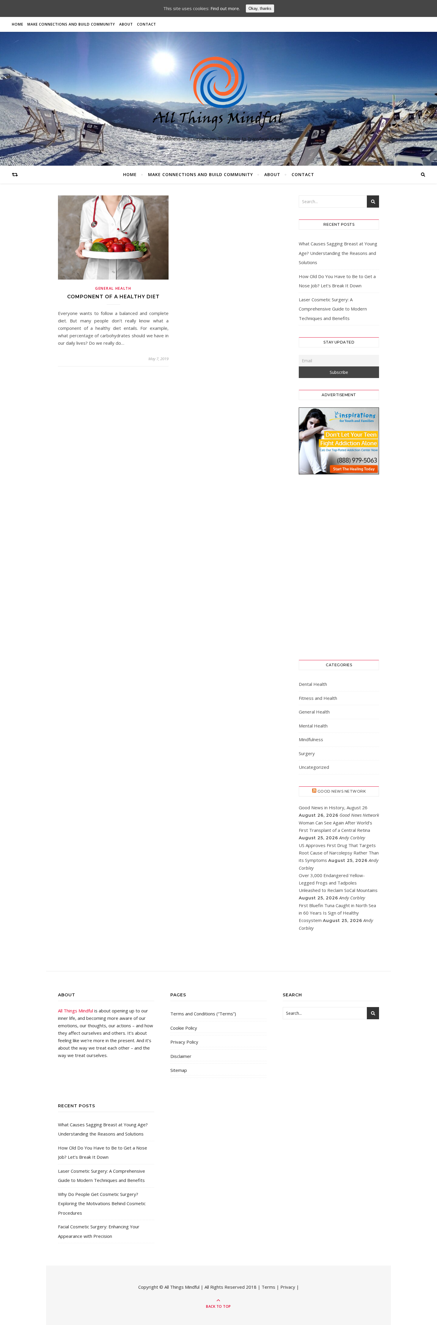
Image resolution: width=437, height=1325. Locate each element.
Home (17, 24)
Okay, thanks (260, 8)
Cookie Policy (183, 1028)
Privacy (287, 1287)
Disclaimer (180, 1056)
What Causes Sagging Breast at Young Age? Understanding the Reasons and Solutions (338, 253)
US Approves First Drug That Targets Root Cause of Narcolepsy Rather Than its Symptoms (339, 852)
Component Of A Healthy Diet (113, 297)
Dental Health (313, 684)
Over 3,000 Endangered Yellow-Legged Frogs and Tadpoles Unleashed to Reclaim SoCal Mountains (338, 882)
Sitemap (178, 1070)
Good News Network (341, 791)
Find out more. (225, 8)
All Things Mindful (75, 1011)
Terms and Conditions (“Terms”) (203, 1014)
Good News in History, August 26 (333, 807)
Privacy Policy (184, 1042)
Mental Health (313, 726)
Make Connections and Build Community (71, 24)
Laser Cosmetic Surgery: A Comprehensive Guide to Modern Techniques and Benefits (333, 309)
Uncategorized (314, 767)
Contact (146, 24)
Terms (268, 1287)
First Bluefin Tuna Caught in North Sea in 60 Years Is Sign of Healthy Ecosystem (337, 912)
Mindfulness (311, 739)
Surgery (307, 753)
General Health (113, 288)
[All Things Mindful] (218, 94)
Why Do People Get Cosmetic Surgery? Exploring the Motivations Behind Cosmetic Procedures (102, 1203)
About (126, 24)
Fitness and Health (318, 698)
